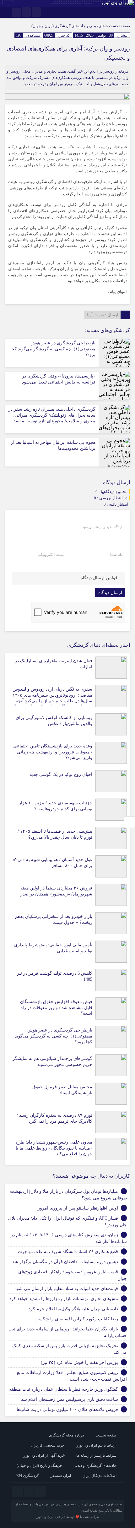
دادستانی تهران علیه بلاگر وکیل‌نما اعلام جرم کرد (73, 1308)
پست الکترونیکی (50, 554)
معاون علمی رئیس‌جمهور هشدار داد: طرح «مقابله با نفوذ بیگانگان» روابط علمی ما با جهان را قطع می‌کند (54, 1148)
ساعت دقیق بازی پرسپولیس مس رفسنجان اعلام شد (69, 1399)
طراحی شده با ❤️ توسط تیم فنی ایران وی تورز (67, 1517)
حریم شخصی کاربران (47, 1445)
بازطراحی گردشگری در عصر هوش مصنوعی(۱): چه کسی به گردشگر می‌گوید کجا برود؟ (52, 349)
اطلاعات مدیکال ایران (99, 1475)
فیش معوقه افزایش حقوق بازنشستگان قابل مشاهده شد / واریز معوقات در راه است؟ (56, 1007)
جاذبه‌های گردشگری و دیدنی (94, 1465)
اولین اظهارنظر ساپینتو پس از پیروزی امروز (78, 1208)
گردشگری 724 (27, 1475)
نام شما (116, 554)
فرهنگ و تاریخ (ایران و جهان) (39, 1465)
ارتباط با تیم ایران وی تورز (96, 1445)
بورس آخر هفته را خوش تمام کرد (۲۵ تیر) (79, 1362)
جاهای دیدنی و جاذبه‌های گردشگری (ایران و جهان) (69, 26)
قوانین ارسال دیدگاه (99, 577)
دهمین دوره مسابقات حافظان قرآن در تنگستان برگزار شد (65, 1261)
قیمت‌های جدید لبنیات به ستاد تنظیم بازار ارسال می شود (66, 1288)
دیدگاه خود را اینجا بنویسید (102, 527)
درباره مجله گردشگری (66, 1435)
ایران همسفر (61, 1475)
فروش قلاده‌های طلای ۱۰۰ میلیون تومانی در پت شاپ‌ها (67, 1409)
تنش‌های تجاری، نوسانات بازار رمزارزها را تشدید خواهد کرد (63, 1298)
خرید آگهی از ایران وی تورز (44, 1455)
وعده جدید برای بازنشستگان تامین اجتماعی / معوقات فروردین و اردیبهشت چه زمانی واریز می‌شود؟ (52, 752)
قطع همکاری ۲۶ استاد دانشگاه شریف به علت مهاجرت (68, 1251)
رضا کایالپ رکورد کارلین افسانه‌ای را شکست (76, 1319)
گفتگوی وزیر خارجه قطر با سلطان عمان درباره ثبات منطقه (63, 1389)
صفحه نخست (119, 26)
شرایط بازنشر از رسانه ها (96, 1455)
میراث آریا (95, 314)
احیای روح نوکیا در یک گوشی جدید (61, 774)
